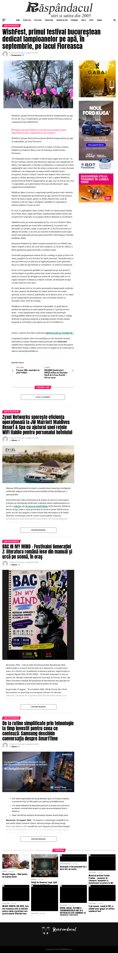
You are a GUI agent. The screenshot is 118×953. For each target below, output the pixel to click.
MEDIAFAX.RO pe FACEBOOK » (59, 333)
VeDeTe (83, 20)
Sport (91, 20)
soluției (17, 506)
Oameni (99, 20)
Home (18, 20)
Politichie (38, 20)
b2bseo (14, 440)
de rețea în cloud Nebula (37, 506)
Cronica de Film (62, 20)
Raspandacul (16, 55)
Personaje (74, 20)
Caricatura (49, 20)
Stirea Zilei (27, 20)
